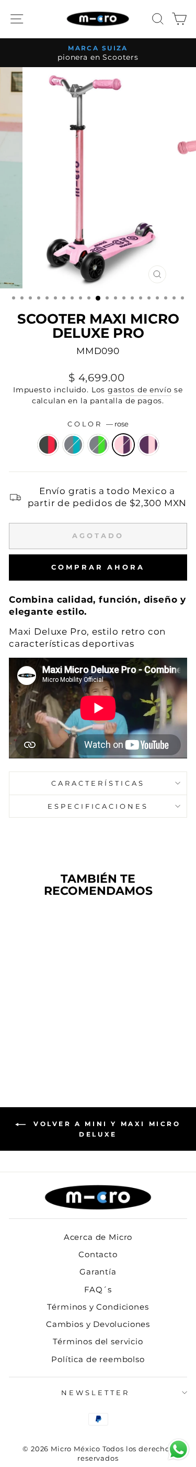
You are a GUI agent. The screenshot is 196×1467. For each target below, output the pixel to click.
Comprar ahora (98, 567)
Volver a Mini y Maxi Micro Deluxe (105, 1129)
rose (123, 444)
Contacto (98, 1254)
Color (98, 424)
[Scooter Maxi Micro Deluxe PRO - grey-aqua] (30, 1046)
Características (98, 783)
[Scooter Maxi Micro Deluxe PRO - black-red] (18, 1046)
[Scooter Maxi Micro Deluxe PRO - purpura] (67, 1046)
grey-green (98, 444)
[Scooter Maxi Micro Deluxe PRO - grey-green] (43, 1046)
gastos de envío (139, 389)
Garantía (98, 1272)
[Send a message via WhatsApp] (178, 1449)
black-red (48, 444)
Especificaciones (98, 806)
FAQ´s (98, 1289)
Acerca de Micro (98, 1237)
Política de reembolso (97, 1359)
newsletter (95, 1392)
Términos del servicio (98, 1341)
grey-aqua (73, 444)
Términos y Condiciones (97, 1307)
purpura (148, 444)
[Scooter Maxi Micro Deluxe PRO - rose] (55, 1046)
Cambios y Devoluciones (98, 1324)
